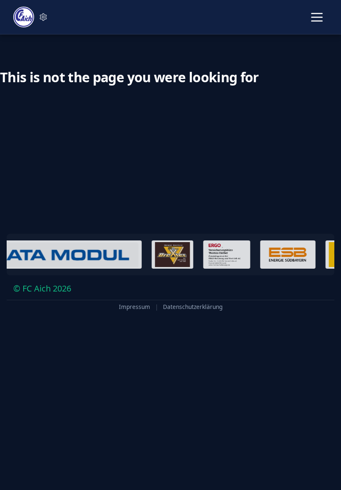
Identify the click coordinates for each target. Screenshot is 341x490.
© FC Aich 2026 (42, 288)
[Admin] (43, 17)
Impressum (134, 307)
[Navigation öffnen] (317, 17)
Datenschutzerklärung (192, 307)
